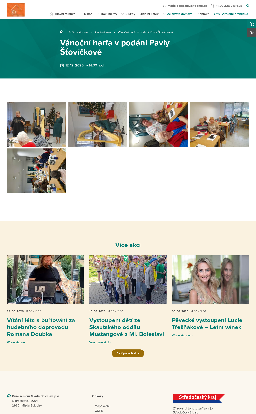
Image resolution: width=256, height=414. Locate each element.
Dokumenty (109, 14)
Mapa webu (103, 410)
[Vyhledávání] (247, 6)
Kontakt (203, 14)
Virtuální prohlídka (235, 14)
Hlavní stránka (65, 14)
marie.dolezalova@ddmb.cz (186, 6)
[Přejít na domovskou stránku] (16, 10)
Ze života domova (179, 14)
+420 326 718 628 (228, 6)
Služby (130, 14)
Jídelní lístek (149, 14)
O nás (88, 14)
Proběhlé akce (110, 32)
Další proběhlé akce (128, 357)
